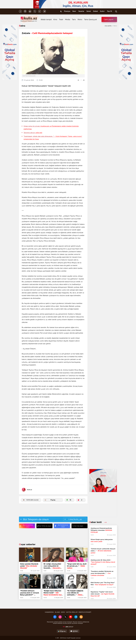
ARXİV (63, 612)
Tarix (74, 19)
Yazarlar (81, 11)
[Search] (116, 11)
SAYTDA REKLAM (72, 612)
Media (67, 19)
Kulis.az (29, 489)
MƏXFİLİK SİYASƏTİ (85, 612)
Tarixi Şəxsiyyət (90, 19)
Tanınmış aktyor (33, 133)
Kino (55, 19)
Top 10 (109, 11)
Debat (95, 11)
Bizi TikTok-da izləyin (45, 526)
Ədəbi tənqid (46, 19)
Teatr (61, 19)
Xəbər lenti (95, 522)
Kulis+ (102, 11)
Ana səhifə (108, 26)
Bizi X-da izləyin (78, 526)
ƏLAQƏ (57, 612)
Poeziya (67, 11)
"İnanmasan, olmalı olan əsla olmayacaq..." (53, 137)
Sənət (89, 11)
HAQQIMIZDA (49, 612)
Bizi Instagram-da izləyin (28, 525)
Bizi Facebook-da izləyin (63, 525)
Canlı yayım (108, 19)
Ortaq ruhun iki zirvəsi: (51, 127)
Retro (80, 19)
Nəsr (74, 11)
